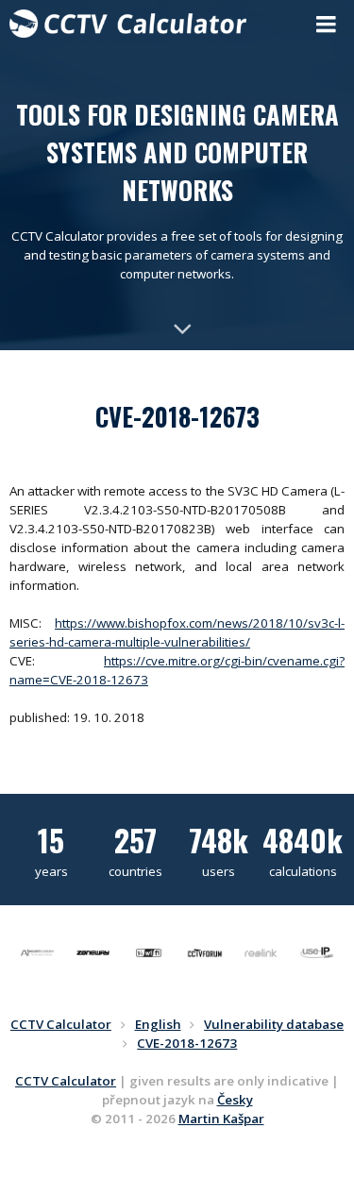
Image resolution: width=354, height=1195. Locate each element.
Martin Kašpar (221, 1118)
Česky (235, 1099)
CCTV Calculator (65, 1080)
